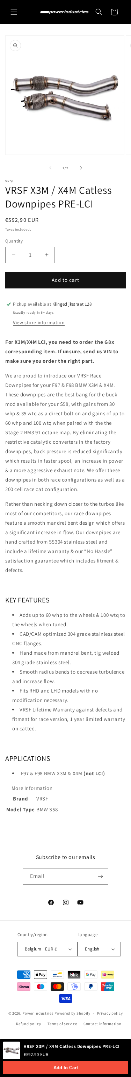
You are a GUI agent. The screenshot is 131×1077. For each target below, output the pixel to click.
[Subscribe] (100, 876)
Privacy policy (110, 1013)
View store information (39, 322)
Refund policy (28, 1023)
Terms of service (62, 1023)
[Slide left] (50, 168)
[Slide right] (81, 168)
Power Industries (37, 1013)
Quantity (14, 241)
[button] (14, 12)
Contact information (102, 1023)
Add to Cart (65, 1067)
